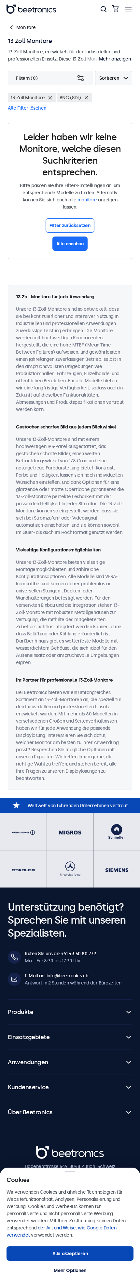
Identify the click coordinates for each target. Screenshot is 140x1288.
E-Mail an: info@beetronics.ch (57, 975)
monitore (87, 199)
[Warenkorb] (115, 9)
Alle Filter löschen (27, 108)
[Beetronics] (31, 9)
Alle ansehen (70, 243)
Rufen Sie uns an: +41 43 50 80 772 (60, 953)
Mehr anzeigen (115, 59)
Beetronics (47, 1149)
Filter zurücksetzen (69, 225)
